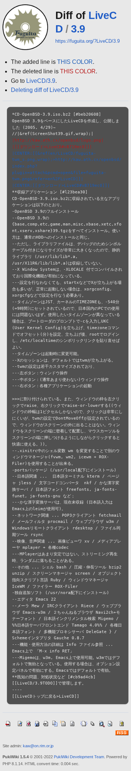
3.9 (78, 29)
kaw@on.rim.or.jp (38, 746)
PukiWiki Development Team (79, 757)
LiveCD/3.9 (40, 81)
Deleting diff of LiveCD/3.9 (45, 90)
